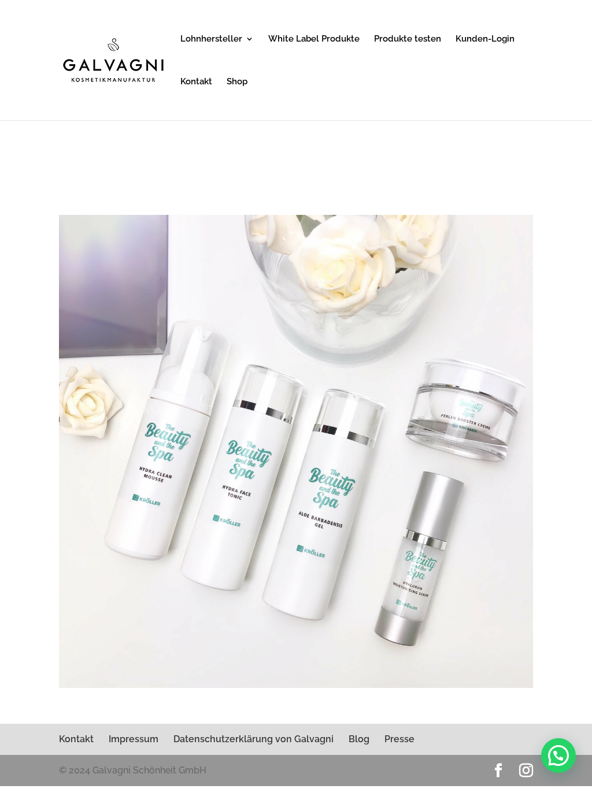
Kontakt (196, 82)
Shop (237, 82)
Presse (399, 739)
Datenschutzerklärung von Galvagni (253, 739)
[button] (558, 755)
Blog (359, 739)
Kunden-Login (485, 39)
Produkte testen (407, 39)
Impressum (133, 739)
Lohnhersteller (211, 39)
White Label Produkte (314, 39)
